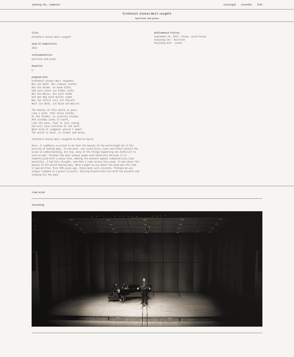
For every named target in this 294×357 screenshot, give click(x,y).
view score (38, 192)
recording (38, 204)
